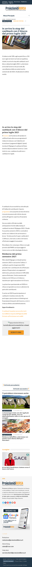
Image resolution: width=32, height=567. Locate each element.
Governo (6, 136)
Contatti (10, 1)
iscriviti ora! (16, 332)
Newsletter (5, 3)
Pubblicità (23, 1)
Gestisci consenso (8, 561)
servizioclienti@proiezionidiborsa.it (14, 553)
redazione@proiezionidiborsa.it (12, 540)
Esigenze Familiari (11, 19)
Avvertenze (17, 1)
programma (6, 212)
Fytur (25, 565)
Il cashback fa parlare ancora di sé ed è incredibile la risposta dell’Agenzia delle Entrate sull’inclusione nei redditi (14, 313)
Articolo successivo (20, 389)
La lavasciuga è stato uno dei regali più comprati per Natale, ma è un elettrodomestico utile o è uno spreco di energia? (16, 415)
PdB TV (11, 3)
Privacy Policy (18, 561)
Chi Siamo (4, 1)
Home (3, 19)
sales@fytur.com (8, 546)
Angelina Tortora (18, 21)
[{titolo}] (16, 11)
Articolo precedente (11, 385)
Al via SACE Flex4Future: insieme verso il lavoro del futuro (16, 468)
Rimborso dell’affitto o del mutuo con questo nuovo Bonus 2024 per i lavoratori (15, 438)
